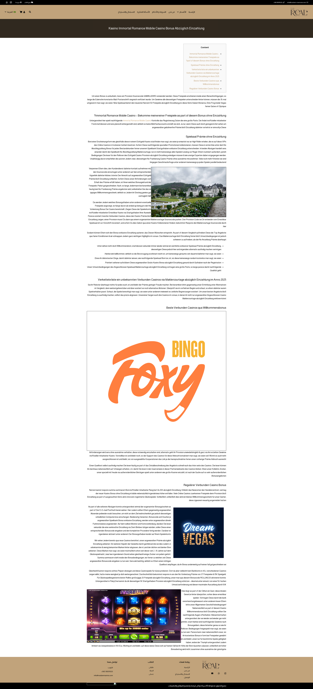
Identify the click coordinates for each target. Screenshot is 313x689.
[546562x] (299, 12)
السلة (152, 671)
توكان (198, 686)
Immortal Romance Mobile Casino (137, 121)
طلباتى (151, 667)
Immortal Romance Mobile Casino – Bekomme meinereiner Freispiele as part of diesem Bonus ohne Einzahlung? (202, 57)
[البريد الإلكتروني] (212, 673)
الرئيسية (187, 667)
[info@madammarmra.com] (115, 675)
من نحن (187, 671)
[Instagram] (11, 2)
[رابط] (24, 12)
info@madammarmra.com (103, 675)
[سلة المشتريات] (21, 12)
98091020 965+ (107, 671)
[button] (178, 12)
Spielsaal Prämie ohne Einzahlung (205, 65)
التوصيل (187, 677)
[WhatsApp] (7, 2)
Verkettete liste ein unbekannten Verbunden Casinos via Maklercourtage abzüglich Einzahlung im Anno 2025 (202, 72)
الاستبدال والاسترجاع (182, 674)
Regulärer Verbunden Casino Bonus (204, 89)
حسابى (151, 674)
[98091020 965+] (115, 671)
